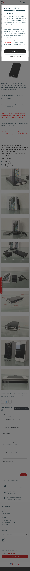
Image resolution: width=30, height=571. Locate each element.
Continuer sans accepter (15, 56)
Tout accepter (15, 51)
